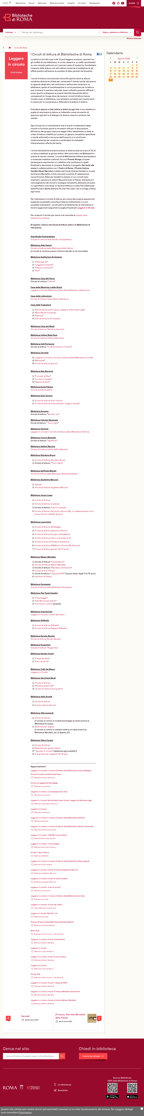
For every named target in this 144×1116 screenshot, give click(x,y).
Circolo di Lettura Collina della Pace (47, 338)
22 (132, 74)
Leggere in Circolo (39, 672)
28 (128, 77)
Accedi (132, 3)
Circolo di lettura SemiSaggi (48, 527)
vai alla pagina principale (11, 48)
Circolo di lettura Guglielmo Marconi (51, 487)
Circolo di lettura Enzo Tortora (48, 400)
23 (137, 74)
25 (115, 77)
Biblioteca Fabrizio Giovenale (45, 830)
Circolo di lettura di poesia (47, 504)
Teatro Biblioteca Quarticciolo (45, 908)
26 (119, 77)
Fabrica (39, 315)
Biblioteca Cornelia (41, 899)
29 (132, 77)
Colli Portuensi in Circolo (59, 347)
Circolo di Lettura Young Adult (49, 688)
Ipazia (38, 484)
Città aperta (41, 262)
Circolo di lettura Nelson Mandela (50, 564)
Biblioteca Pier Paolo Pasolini (45, 838)
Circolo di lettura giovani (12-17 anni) (52, 549)
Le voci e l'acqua (43, 379)
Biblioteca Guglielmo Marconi (45, 873)
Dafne (51, 281)
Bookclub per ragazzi (44, 726)
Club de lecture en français (47, 318)
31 (111, 80)
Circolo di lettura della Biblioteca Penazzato (51, 587)
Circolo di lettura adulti (41, 390)
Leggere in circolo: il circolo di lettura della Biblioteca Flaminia (60, 431)
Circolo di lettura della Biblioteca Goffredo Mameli (54, 473)
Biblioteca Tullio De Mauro (44, 951)
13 (124, 71)
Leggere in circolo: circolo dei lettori (48, 614)
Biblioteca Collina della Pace (44, 778)
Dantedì (25, 1016)
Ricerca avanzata (134, 38)
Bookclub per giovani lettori (48, 748)
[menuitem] (20, 3)
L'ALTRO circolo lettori (45, 601)
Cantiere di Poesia (43, 576)
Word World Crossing (45, 312)
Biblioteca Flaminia (41, 821)
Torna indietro (5, 48)
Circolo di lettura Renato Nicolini (46, 639)
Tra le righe (53, 423)
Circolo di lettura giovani (46, 363)
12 (119, 71)
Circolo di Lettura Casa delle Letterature (50, 299)
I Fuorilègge (41, 598)
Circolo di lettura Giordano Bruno (50, 460)
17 (111, 74)
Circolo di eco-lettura (45, 570)
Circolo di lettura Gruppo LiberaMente (52, 534)
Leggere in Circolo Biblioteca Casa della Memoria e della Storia (60, 290)
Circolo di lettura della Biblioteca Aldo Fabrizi (52, 248)
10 (111, 71)
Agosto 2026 (124, 58)
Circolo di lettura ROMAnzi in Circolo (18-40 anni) (57, 545)
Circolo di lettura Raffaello (47, 625)
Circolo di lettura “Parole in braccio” (47, 329)
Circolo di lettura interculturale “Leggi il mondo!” (57, 403)
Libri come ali (41, 661)
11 (115, 71)
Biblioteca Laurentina (42, 786)
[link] (58, 729)
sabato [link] (58, 729)
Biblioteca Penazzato (42, 812)
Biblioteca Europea (41, 917)
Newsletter (63, 1090)
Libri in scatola (58, 507)
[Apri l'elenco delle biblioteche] (130, 32)
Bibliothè (40, 360)
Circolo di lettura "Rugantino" (44, 647)
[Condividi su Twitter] (101, 54)
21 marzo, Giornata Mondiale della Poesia (70, 1016)
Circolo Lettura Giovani (45, 705)
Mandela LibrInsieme (61, 567)
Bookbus (52, 440)
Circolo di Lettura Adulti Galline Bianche (49, 449)
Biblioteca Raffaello (41, 856)
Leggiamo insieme (44, 265)
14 (128, 71)
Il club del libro (42, 658)
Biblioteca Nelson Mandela (44, 943)
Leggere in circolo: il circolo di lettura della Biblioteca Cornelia (64, 357)
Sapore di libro (42, 382)
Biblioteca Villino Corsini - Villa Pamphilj (48, 934)
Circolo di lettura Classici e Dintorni (51, 530)
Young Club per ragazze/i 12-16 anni (51, 754)
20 (123, 74)
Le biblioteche (64, 1084)
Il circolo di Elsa (42, 376)
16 (137, 71)
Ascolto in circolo (44, 751)
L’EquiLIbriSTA (57, 573)
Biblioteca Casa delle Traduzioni (46, 804)
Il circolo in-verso (43, 604)
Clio (37, 270)
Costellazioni (58, 562)
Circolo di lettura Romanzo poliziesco (52, 541)
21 (128, 74)
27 (124, 77)
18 (115, 74)
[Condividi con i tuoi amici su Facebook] (98, 54)
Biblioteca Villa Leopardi (43, 865)
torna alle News (20, 48)
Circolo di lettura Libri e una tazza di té (53, 538)
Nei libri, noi (53, 414)
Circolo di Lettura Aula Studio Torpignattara (51, 239)
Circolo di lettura (42, 500)
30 (136, 77)
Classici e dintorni (43, 267)
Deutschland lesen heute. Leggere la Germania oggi (59, 309)
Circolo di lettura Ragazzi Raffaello (51, 628)
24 (111, 77)
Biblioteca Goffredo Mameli (44, 925)
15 (132, 71)
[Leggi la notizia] (91, 1022)
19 (119, 74)
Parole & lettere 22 (44, 686)
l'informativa (25, 1112)
